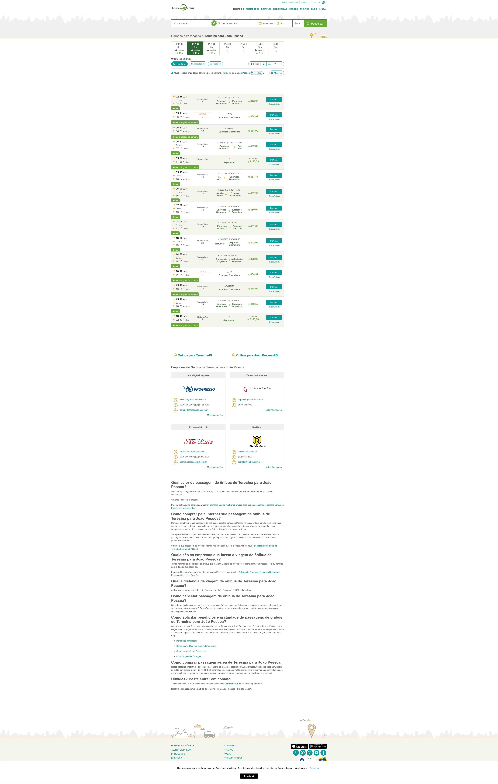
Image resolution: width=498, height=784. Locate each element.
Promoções (252, 9)
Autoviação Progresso (249, 571)
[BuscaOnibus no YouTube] (316, 752)
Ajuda (284, 2)
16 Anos (304, 2)
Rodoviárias (280, 9)
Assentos (198, 63)
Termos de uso (233, 758)
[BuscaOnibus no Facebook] (323, 752)
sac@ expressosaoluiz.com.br (193, 461)
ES (314, 2)
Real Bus (195, 575)
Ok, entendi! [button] (249, 776)
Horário (179, 63)
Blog (314, 9)
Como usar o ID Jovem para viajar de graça (196, 645)
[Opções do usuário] (324, 2)
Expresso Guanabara (270, 571)
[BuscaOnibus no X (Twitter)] (295, 752)
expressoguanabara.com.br (250, 399)
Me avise (278, 72)
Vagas (227, 753)
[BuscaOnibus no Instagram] (309, 752)
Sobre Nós (293, 2)
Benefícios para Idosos (186, 640)
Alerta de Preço (181, 749)
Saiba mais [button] (315, 768)
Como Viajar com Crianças (188, 656)
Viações (293, 9)
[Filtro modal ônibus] (264, 63)
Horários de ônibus (183, 745)
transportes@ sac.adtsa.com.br (194, 409)
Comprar (274, 99)
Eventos (304, 9)
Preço (215, 63)
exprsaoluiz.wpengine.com (192, 451)
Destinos (266, 9)
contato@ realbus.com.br (249, 461)
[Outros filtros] (281, 63)
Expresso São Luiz (180, 575)
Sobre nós (230, 745)
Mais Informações (215, 415)
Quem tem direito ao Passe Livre (191, 651)
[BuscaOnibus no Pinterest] (302, 752)
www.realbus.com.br (247, 451)
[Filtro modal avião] (275, 63)
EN (319, 2)
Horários (238, 9)
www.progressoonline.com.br (193, 399)
